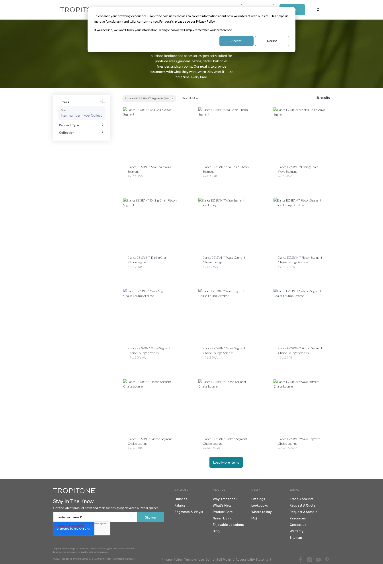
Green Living (222, 518)
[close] (172, 98)
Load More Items (226, 462)
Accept (236, 41)
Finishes (180, 499)
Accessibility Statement (253, 559)
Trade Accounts (302, 499)
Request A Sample (303, 512)
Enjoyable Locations (228, 525)
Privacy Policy (172, 559)
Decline (272, 41)
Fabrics (180, 505)
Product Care (223, 512)
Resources (298, 518)
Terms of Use (194, 559)
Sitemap (296, 537)
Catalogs (258, 499)
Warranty (296, 531)
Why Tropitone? (225, 499)
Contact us (298, 525)
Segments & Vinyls (188, 512)
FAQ (254, 518)
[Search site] (318, 10)
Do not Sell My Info (219, 559)
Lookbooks (259, 505)
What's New (222, 505)
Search (65, 110)
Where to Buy (261, 512)
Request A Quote (302, 505)
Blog (216, 531)
